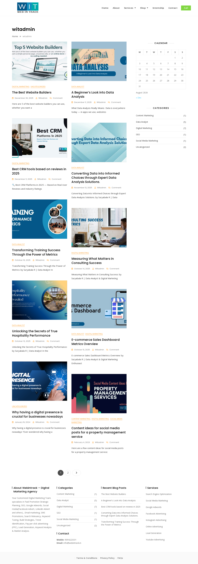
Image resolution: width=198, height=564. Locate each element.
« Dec (138, 97)
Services (128, 7)
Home (105, 7)
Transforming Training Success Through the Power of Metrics (36, 252)
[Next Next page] (76, 473)
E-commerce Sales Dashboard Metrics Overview (95, 342)
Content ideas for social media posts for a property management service (98, 432)
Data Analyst (77, 86)
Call (186, 8)
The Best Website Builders (31, 92)
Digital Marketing (20, 86)
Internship (158, 7)
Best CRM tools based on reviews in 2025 (120, 506)
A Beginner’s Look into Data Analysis (118, 500)
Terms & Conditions (86, 558)
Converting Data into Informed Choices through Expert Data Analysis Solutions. (95, 177)
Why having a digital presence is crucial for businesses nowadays (37, 414)
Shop (143, 7)
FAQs (120, 558)
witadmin (42, 98)
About (116, 7)
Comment (57, 98)
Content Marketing (80, 418)
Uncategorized (38, 86)
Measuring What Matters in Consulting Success (92, 261)
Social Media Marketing (147, 140)
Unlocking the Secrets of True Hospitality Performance (34, 333)
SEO (138, 134)
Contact (173, 7)
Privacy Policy (107, 558)
